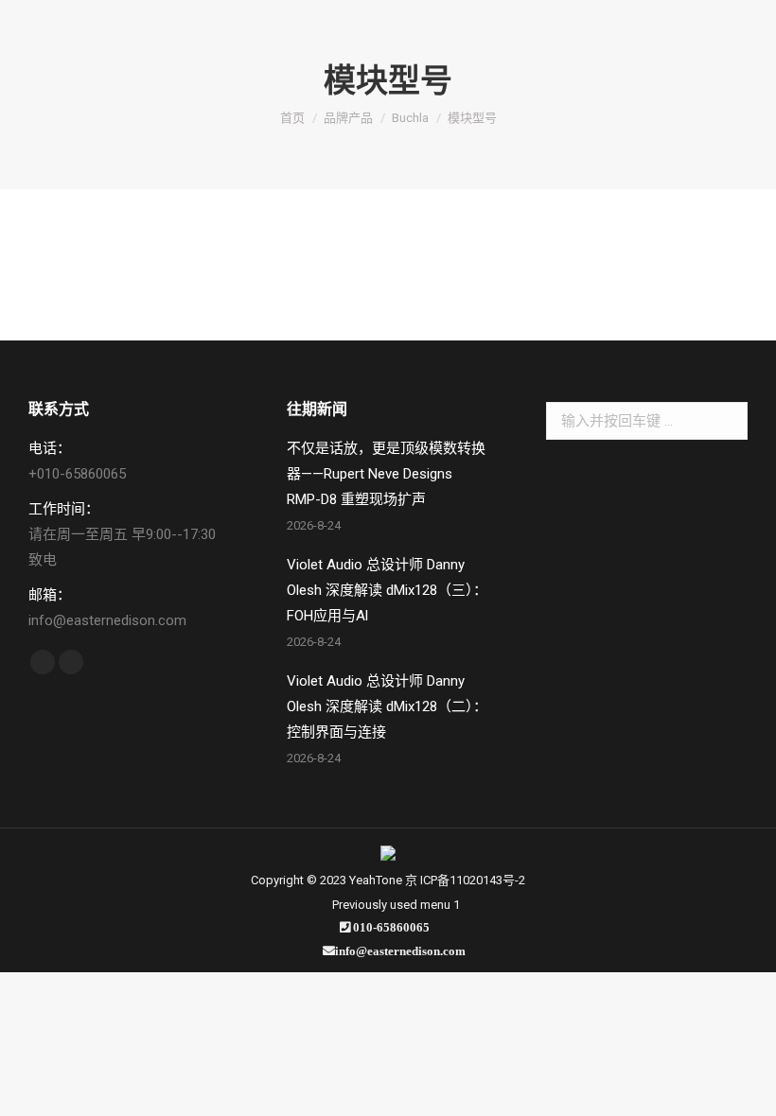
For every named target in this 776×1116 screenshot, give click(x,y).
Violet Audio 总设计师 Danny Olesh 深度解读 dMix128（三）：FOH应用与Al (387, 590)
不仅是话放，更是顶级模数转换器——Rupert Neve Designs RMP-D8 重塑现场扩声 (386, 474)
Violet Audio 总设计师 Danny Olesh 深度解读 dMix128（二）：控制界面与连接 (387, 706)
